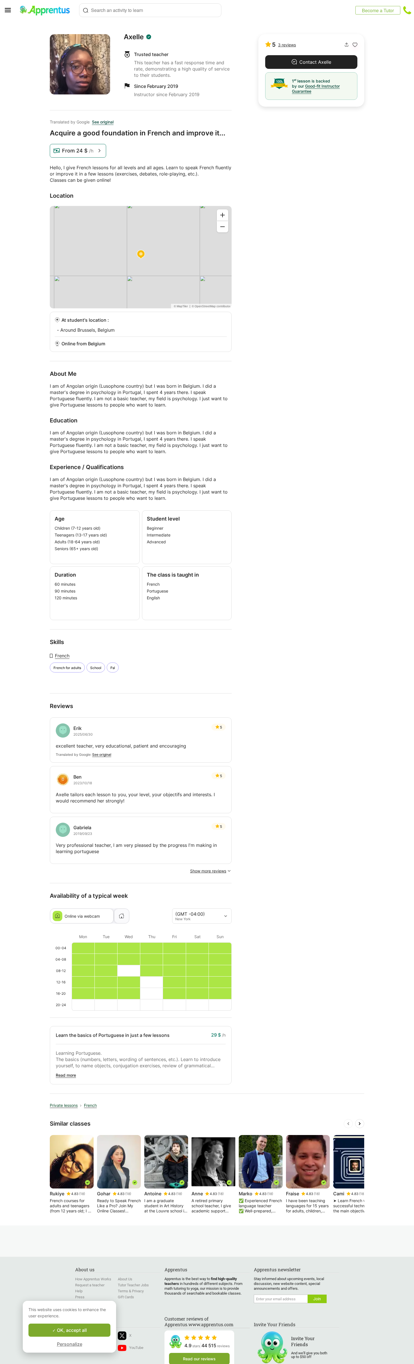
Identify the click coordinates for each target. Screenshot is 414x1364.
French (62, 656)
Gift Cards (126, 1297)
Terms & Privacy (131, 1291)
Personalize (69, 1344)
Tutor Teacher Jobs (133, 1285)
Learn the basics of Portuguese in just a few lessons (113, 1035)
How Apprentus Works (93, 1279)
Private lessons (64, 1105)
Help (79, 1291)
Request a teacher (89, 1285)
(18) (82, 1194)
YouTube (136, 1348)
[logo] (47, 10)
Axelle (134, 37)
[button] (355, 45)
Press (80, 1297)
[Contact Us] (407, 10)
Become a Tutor (378, 10)
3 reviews (287, 44)
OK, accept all (71, 1330)
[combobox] (150, 10)
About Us (125, 1279)
